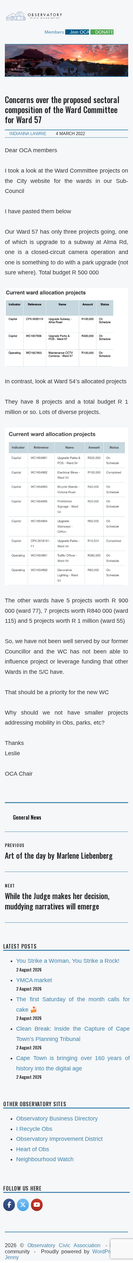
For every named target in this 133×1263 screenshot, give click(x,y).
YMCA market (34, 980)
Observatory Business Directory (57, 1118)
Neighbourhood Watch (45, 1159)
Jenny (12, 1257)
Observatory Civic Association (63, 1245)
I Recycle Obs (34, 1129)
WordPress (105, 1251)
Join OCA (79, 32)
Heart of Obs (32, 1149)
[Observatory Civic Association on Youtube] (37, 1205)
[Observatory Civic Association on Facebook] (9, 1205)
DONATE (104, 32)
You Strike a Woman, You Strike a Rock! (67, 961)
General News (27, 817)
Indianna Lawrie (27, 133)
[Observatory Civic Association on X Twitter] (23, 1205)
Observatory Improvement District (59, 1139)
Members (53, 32)
